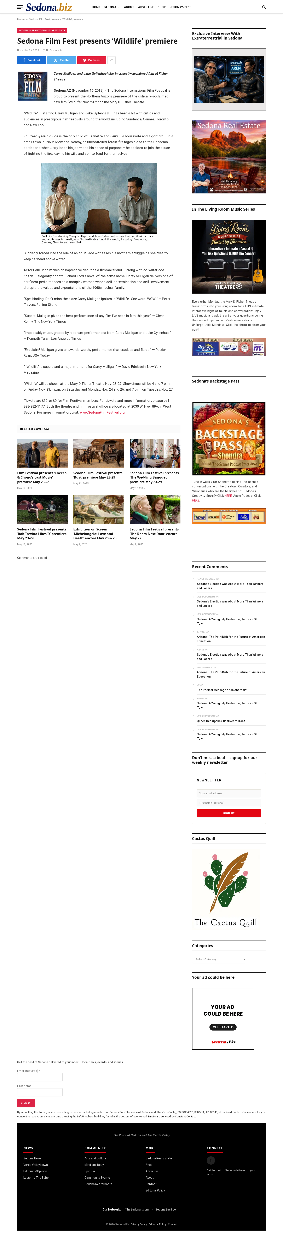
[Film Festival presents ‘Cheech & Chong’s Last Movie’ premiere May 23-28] (42, 453)
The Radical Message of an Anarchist (222, 690)
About (129, 7)
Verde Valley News (35, 1164)
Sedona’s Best (180, 7)
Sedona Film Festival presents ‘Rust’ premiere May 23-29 (97, 475)
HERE (228, 496)
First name (24, 1086)
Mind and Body (94, 1164)
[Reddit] (6, 137)
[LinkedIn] (6, 105)
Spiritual (90, 1171)
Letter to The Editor (36, 1177)
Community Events (97, 1177)
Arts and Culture (95, 1158)
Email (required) (28, 1071)
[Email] (6, 126)
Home (96, 7)
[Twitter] (6, 95)
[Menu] (20, 7)
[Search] (263, 7)
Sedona (110, 7)
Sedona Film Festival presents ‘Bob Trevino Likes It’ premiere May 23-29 (42, 534)
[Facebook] (6, 84)
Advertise (146, 7)
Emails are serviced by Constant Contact (172, 1116)
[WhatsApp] (6, 148)
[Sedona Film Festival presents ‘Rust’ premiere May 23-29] (98, 453)
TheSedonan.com (137, 1209)
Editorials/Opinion (35, 1171)
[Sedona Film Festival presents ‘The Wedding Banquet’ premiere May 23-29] (155, 453)
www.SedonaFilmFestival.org (102, 412)
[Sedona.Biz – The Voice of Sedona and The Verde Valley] (49, 7)
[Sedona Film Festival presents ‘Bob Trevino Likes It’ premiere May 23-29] (42, 509)
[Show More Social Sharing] (111, 60)
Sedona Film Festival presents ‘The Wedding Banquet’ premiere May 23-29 (154, 477)
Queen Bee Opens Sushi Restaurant (221, 721)
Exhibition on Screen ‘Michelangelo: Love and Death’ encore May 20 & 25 (94, 534)
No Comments (54, 50)
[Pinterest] (6, 116)
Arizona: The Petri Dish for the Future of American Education (231, 639)
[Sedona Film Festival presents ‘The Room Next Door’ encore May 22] (155, 509)
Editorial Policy (155, 1190)
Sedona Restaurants (98, 1184)
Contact (151, 1184)
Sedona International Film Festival (42, 30)
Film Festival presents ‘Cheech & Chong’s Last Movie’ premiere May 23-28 (42, 477)
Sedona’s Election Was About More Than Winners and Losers (230, 586)
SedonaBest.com (167, 1209)
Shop (162, 7)
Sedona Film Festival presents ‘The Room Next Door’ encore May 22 (154, 534)
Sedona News (32, 1158)
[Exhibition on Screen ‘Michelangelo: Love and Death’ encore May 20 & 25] (98, 509)
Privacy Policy (139, 1224)
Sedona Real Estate (159, 1158)
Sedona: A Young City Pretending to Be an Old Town (228, 621)
